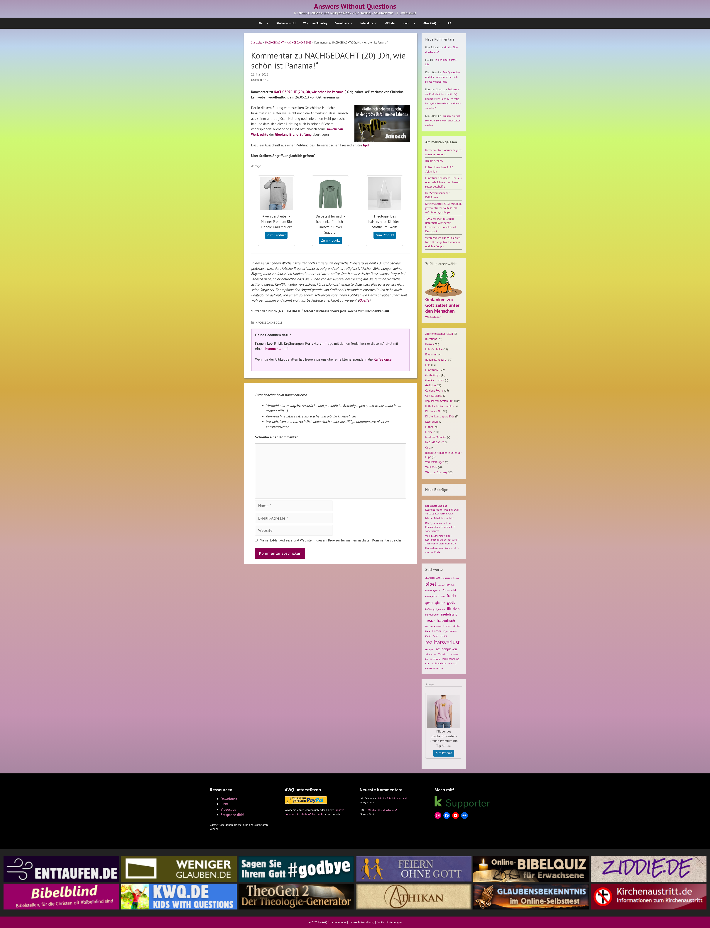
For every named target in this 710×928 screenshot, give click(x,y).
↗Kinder (390, 23)
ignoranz (440, 609)
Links (224, 804)
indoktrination (432, 614)
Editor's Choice (434, 349)
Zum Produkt (276, 235)
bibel (430, 584)
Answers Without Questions (355, 6)
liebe (427, 631)
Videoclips (228, 809)
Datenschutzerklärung (361, 922)
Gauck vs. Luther (434, 380)
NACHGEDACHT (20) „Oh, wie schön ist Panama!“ (309, 91)
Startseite (256, 42)
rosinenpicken (446, 649)
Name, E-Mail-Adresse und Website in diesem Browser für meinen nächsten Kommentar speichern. (332, 540)
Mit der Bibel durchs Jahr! (439, 518)
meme (453, 631)
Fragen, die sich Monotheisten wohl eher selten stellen (443, 120)
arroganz (447, 577)
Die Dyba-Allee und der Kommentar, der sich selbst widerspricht (442, 77)
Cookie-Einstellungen (389, 922)
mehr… (407, 23)
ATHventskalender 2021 (439, 333)
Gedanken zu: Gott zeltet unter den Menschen (442, 305)
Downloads (341, 23)
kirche (456, 626)
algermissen (433, 578)
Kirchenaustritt (286, 23)
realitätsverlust (442, 642)
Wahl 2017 (431, 467)
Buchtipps (431, 339)
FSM (427, 365)
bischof (441, 584)
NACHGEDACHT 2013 (299, 42)
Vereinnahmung (450, 659)
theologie (454, 654)
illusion (453, 608)
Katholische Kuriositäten (439, 406)
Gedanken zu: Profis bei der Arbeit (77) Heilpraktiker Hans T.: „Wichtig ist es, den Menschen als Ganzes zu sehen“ (443, 99)
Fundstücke (432, 370)
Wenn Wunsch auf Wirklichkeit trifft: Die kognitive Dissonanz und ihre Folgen (442, 242)
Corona (445, 590)
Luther (429, 427)
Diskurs (429, 344)
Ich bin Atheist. (434, 161)
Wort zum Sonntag (315, 23)
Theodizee (443, 654)
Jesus (430, 620)
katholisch (446, 620)
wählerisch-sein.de (434, 668)
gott (451, 602)
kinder (447, 626)
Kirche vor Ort (433, 411)
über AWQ (429, 23)
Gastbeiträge (432, 375)
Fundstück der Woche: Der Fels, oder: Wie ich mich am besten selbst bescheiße (443, 182)
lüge (445, 631)
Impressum (340, 922)
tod (426, 659)
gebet (429, 603)
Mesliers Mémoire (435, 437)
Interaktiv (366, 23)
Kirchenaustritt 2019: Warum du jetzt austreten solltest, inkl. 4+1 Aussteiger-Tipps (443, 208)
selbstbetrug (431, 654)
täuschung (435, 659)
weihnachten (439, 663)
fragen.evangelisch (436, 359)
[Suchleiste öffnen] (449, 23)
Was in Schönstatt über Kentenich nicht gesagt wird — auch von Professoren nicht (442, 539)
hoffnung (430, 609)
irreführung (449, 614)
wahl (427, 663)
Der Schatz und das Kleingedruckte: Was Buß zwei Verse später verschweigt (442, 509)
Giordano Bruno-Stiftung (293, 134)
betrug (456, 577)
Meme (429, 432)
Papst (435, 636)
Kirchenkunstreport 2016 (439, 416)
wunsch (452, 663)
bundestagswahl (433, 590)
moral (428, 636)
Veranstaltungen (434, 462)
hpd (366, 145)
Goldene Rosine (434, 390)
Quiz (428, 447)
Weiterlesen (433, 317)
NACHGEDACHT (274, 42)
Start (261, 23)
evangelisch (432, 596)
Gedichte (430, 385)
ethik (453, 590)
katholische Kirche (433, 626)
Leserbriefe (432, 421)
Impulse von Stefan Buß (439, 401)
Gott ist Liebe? (433, 395)
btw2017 (451, 584)
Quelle (364, 300)
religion (429, 649)
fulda (451, 595)
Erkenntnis (431, 354)
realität (443, 636)
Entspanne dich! (232, 814)
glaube (440, 602)
